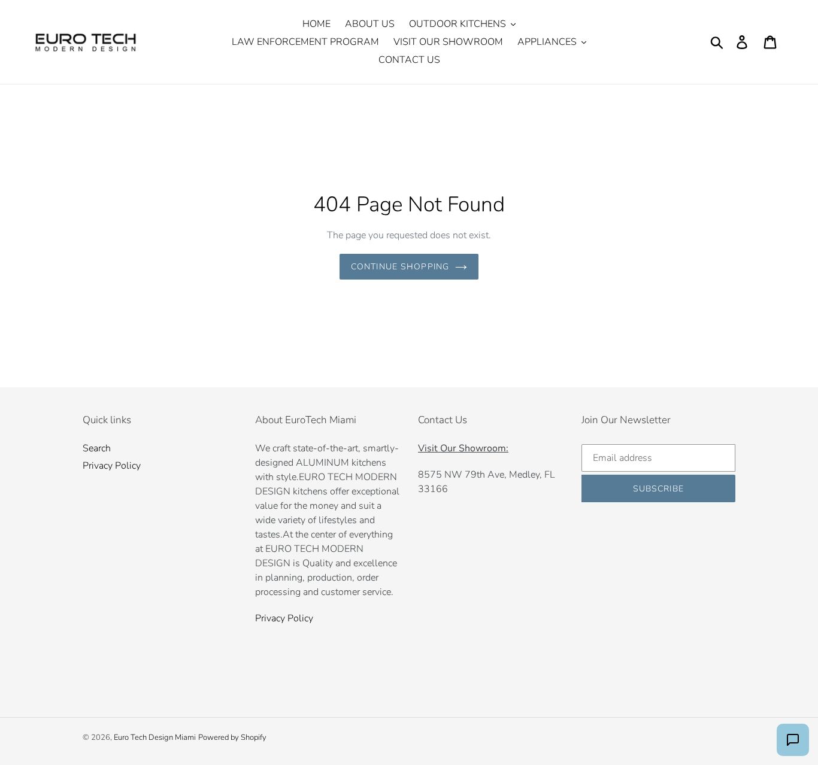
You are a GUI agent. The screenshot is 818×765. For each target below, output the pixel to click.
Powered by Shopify (232, 737)
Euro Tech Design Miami (155, 737)
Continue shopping (400, 266)
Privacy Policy (112, 465)
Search (97, 448)
